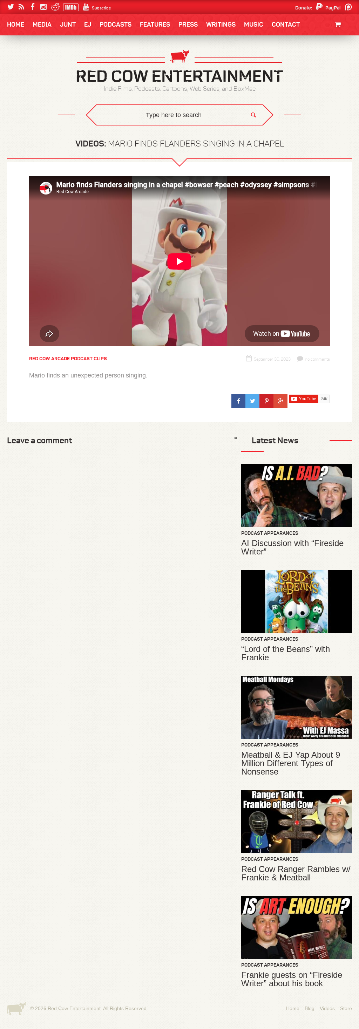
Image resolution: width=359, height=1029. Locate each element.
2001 (319, 78)
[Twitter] (10, 7)
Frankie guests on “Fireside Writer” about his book (291, 979)
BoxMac (25, 106)
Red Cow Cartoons (38, 92)
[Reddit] (54, 7)
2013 (20, 78)
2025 (46, 64)
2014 (318, 64)
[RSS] (21, 7)
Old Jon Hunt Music (38, 64)
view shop (330, 82)
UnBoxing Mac (32, 135)
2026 (20, 64)
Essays (56, 46)
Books (25, 46)
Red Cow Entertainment (74, 1008)
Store (346, 1008)
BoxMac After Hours (41, 121)
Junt (345, 69)
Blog (309, 1008)
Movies (342, 48)
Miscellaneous (32, 78)
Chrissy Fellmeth (37, 106)
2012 (45, 78)
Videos (327, 1008)
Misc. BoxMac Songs (38, 64)
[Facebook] (32, 7)
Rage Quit (112, 130)
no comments (317, 359)
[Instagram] (43, 7)
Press (188, 24)
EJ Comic (25, 78)
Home (15, 24)
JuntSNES (73, 130)
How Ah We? (122, 135)
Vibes (58, 135)
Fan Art (23, 64)
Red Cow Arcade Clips (247, 135)
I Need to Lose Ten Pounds (45, 64)
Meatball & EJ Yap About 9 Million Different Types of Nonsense (290, 763)
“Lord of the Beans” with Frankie (285, 653)
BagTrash (27, 92)
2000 (20, 92)
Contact (286, 24)
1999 (45, 92)
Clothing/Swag (332, 41)
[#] (238, 401)
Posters (340, 62)
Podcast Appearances (269, 533)
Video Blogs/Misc (310, 64)
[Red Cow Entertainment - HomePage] (179, 66)
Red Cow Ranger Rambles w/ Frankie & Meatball (296, 873)
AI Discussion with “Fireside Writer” (292, 547)
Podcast (307, 64)
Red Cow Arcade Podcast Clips (68, 358)
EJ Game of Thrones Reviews (120, 130)
